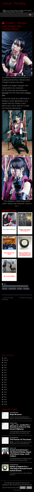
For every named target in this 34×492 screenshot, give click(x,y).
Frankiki (19, 288)
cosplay (5, 288)
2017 (5, 382)
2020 (5, 375)
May (5, 360)
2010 (5, 399)
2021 (5, 372)
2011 (5, 397)
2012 (5, 394)
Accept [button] (23, 487)
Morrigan (5, 93)
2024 (5, 365)
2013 (5, 392)
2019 (5, 377)
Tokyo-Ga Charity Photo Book (7, 298)
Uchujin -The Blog (13, 3)
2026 (5, 358)
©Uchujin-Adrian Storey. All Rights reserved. (15, 286)
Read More (17, 490)
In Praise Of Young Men (25, 298)
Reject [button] (29, 487)
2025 (5, 362)
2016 (5, 385)
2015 (5, 387)
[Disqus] (17, 326)
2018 (5, 380)
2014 (5, 389)
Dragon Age (12, 288)
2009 (5, 402)
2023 (5, 367)
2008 (5, 404)
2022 (5, 370)
